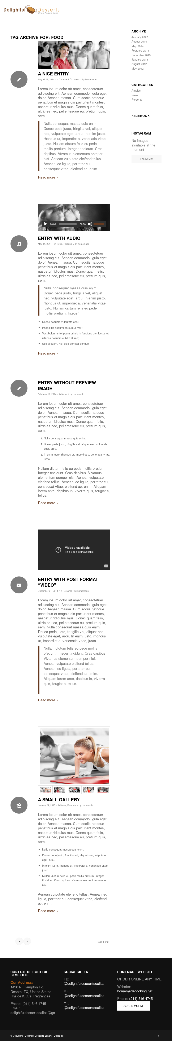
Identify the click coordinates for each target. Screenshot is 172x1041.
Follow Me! (146, 159)
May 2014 (137, 46)
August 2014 (139, 41)
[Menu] (163, 9)
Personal (68, 243)
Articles (136, 90)
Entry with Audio (59, 238)
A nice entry (53, 73)
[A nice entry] (74, 55)
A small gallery (59, 799)
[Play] (45, 224)
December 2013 (141, 55)
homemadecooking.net (134, 990)
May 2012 (137, 68)
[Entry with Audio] (74, 217)
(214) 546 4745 (141, 998)
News (76, 79)
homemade (90, 79)
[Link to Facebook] (158, 1035)
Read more (46, 177)
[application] (74, 224)
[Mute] (90, 224)
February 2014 (140, 50)
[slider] (100, 224)
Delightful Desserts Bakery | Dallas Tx (44, 1035)
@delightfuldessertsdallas (84, 983)
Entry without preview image (67, 385)
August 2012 (139, 64)
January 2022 (140, 37)
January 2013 (140, 59)
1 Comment (63, 79)
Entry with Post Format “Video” (68, 582)
